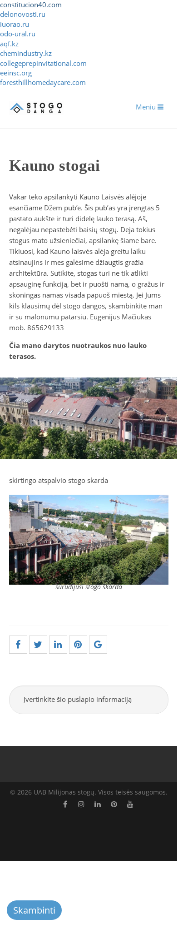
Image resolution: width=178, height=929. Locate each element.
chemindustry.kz (26, 53)
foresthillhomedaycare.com (43, 82)
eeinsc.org (16, 72)
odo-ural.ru (17, 33)
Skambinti (34, 910)
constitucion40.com (31, 4)
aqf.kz (9, 43)
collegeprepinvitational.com (43, 63)
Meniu (147, 106)
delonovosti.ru (22, 14)
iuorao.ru (14, 24)
